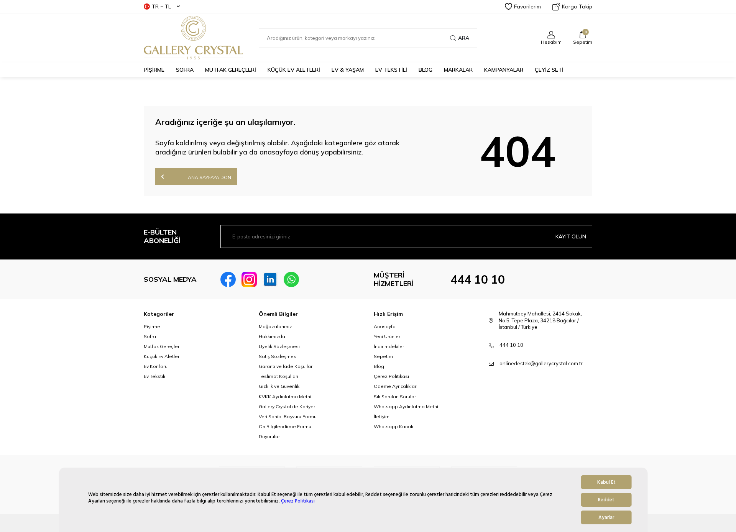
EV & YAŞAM (348, 69)
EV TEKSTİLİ (391, 69)
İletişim (381, 416)
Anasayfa (385, 326)
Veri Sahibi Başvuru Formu (288, 416)
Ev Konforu (156, 366)
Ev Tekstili (154, 376)
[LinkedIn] (270, 279)
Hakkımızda (272, 336)
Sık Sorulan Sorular (395, 396)
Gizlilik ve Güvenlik (279, 386)
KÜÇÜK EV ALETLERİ (294, 69)
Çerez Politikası (298, 501)
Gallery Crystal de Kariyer (287, 406)
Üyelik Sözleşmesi (279, 346)
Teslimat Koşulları (278, 376)
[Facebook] (228, 279)
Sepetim (383, 356)
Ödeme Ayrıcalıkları (395, 386)
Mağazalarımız (275, 326)
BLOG (425, 69)
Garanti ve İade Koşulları (286, 366)
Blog (379, 366)
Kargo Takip (577, 6)
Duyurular (269, 436)
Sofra (150, 336)
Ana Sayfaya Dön (209, 177)
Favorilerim (527, 6)
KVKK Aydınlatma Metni (285, 396)
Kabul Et (606, 482)
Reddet (606, 500)
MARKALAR (458, 69)
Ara (463, 37)
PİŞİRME (154, 69)
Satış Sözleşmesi (278, 356)
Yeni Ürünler (387, 336)
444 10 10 (477, 279)
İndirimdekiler (389, 346)
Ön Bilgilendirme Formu (285, 426)
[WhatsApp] (291, 279)
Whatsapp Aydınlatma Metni (406, 406)
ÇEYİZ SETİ (549, 69)
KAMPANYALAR (503, 69)
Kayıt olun (570, 236)
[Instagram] (249, 279)
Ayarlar (606, 517)
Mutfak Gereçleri (162, 346)
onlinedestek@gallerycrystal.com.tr (541, 363)
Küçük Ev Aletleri (162, 356)
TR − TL (161, 6)
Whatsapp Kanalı (393, 426)
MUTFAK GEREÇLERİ (230, 69)
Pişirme (152, 326)
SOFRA (185, 69)
